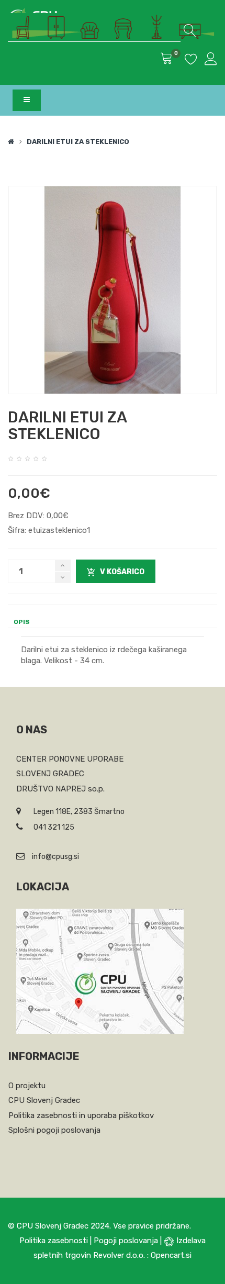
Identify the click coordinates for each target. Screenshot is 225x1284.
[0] (166, 59)
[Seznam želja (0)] (191, 60)
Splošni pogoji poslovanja (54, 1130)
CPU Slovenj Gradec (44, 1100)
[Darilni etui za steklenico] (112, 290)
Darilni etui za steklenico (78, 142)
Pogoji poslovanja (126, 1240)
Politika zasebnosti (53, 1240)
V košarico (122, 571)
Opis (22, 622)
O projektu (27, 1085)
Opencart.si (171, 1255)
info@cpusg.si (55, 856)
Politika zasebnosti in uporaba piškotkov (81, 1115)
